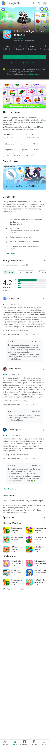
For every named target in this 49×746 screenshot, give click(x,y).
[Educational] (9, 144)
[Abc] (35, 144)
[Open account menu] (45, 3)
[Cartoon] (36, 149)
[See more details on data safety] (11, 253)
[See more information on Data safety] (45, 197)
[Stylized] (24, 149)
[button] (23, 49)
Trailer (24, 20)
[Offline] (17, 155)
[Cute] (7, 155)
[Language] (23, 144)
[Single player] (10, 149)
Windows (35, 137)
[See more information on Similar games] (45, 556)
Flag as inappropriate (14, 589)
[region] (24, 47)
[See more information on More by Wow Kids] (45, 523)
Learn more (35, 74)
